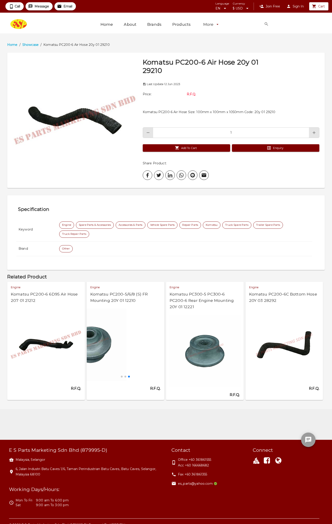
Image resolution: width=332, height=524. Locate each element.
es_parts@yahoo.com (195, 484)
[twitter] (159, 175)
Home (12, 45)
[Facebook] (267, 461)
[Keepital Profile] (256, 460)
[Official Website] (278, 461)
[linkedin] (170, 175)
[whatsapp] (181, 175)
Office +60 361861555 (194, 460)
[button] (75, 120)
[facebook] (147, 175)
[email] (204, 175)
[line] (192, 175)
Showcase (30, 45)
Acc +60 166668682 (193, 465)
